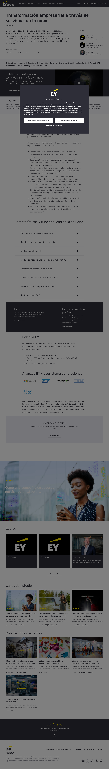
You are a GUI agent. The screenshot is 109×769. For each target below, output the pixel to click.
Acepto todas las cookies (69, 120)
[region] (54, 109)
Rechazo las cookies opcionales (38, 120)
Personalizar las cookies (54, 125)
